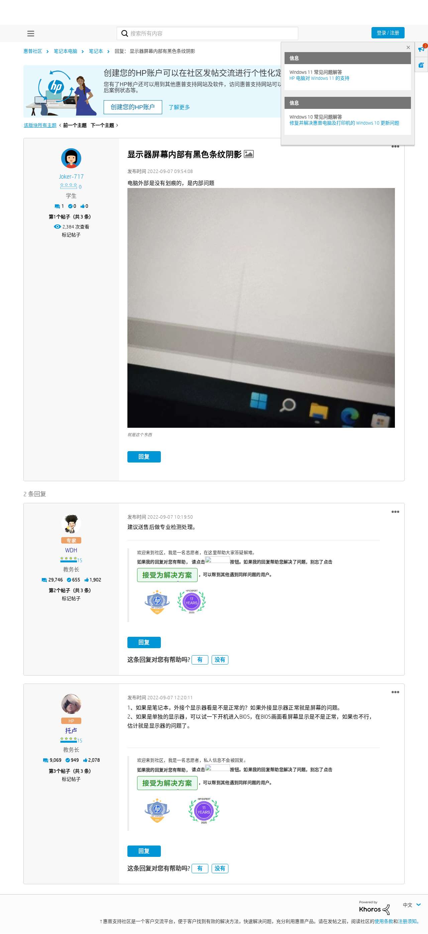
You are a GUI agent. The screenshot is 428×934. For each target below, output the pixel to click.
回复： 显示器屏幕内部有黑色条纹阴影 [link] (155, 51)
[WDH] (71, 523)
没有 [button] (220, 659)
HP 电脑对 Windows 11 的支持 (319, 78)
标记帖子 (71, 235)
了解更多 (179, 107)
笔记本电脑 (65, 51)
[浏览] (29, 33)
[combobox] (207, 33)
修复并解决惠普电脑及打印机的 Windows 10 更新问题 (344, 123)
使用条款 (383, 921)
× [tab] (408, 47)
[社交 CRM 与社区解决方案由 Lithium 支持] (374, 908)
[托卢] (71, 704)
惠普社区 (32, 51)
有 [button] (200, 659)
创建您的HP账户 (133, 107)
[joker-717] (71, 158)
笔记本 (96, 51)
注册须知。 (409, 921)
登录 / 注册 (388, 33)
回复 (144, 456)
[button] (395, 146)
